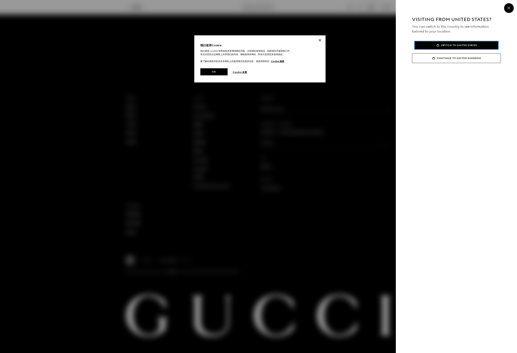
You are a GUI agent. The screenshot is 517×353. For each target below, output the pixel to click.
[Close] (509, 8)
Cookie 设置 (240, 72)
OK (214, 71)
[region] (260, 59)
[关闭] (319, 40)
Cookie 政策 (277, 61)
